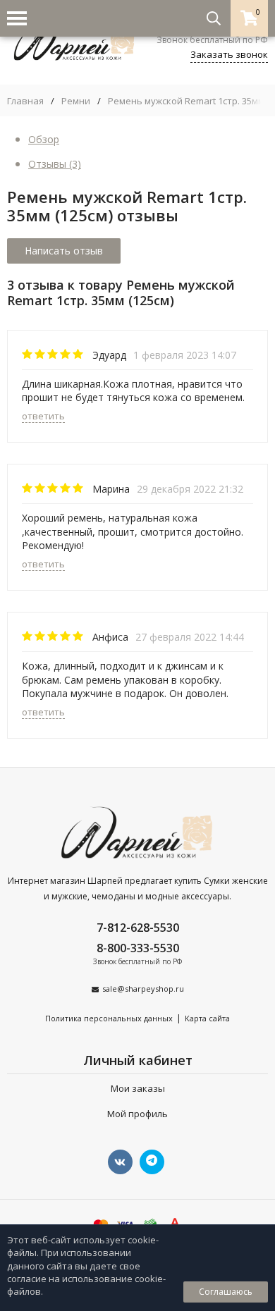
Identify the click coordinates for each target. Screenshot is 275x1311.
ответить (43, 416)
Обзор (43, 139)
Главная (25, 101)
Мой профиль (137, 1113)
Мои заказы (138, 1088)
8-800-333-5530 (138, 948)
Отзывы (54, 164)
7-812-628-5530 (138, 927)
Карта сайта (207, 1018)
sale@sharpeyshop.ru (143, 988)
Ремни (75, 101)
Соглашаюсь (225, 1292)
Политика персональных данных (109, 1018)
